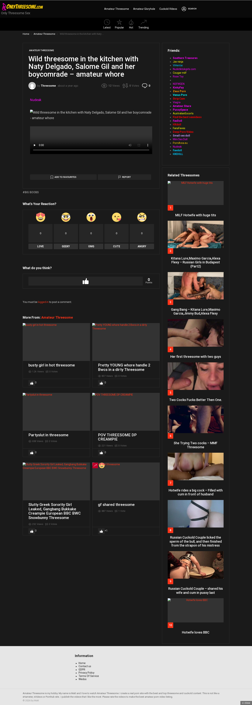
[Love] (102, 465)
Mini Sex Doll (180, 139)
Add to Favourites (65, 177)
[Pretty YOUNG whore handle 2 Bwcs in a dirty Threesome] (126, 342)
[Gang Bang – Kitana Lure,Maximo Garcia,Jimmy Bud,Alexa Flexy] (196, 286)
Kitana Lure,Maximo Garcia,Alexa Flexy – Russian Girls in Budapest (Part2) (195, 262)
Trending (143, 27)
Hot (131, 27)
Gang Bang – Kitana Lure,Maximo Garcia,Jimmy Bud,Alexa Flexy (195, 311)
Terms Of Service (89, 676)
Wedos (83, 679)
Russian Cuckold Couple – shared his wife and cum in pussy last (195, 591)
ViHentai (178, 65)
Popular (119, 27)
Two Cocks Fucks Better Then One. (195, 400)
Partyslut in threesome (48, 435)
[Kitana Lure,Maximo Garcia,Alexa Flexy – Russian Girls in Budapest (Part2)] (196, 234)
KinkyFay (178, 87)
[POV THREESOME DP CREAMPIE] (126, 412)
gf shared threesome (116, 504)
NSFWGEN (178, 83)
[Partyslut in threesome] (56, 412)
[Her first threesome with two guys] (196, 333)
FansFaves (179, 128)
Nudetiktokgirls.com (184, 69)
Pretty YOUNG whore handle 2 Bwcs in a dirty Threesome (124, 367)
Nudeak (35, 100)
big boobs (32, 192)
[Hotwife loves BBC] (196, 610)
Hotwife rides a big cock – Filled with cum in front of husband (196, 492)
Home (82, 663)
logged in (43, 302)
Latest (107, 27)
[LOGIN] (184, 9)
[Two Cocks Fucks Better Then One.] (196, 376)
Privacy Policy (86, 672)
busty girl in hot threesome (51, 365)
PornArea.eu (180, 142)
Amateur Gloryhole (144, 8)
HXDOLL (178, 154)
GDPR (82, 669)
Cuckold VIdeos (168, 8)
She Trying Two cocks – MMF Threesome (196, 445)
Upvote (85, 281)
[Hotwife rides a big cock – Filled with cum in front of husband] (196, 466)
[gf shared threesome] (126, 481)
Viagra (176, 102)
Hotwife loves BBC (195, 632)
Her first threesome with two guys (195, 357)
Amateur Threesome (116, 8)
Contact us (85, 666)
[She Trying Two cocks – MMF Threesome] (196, 419)
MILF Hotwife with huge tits (195, 215)
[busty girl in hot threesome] (56, 342)
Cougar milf (180, 72)
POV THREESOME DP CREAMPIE (117, 437)
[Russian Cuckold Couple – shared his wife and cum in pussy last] (196, 565)
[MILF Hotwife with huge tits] (196, 193)
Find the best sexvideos (187, 117)
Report (126, 177)
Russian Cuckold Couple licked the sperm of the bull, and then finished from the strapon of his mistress (196, 541)
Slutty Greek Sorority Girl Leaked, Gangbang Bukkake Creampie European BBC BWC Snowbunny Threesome (54, 511)
